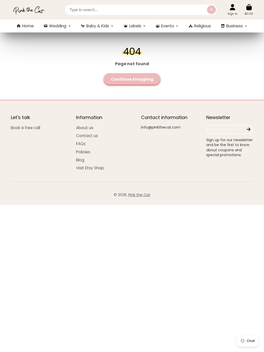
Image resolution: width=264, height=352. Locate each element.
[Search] (211, 9)
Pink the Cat (139, 194)
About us (84, 127)
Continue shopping (132, 79)
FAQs (81, 143)
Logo (29, 10)
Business (234, 26)
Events (167, 26)
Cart (249, 9)
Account (232, 9)
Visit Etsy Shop (90, 168)
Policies (83, 152)
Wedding (57, 26)
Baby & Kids (97, 26)
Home (28, 26)
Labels (135, 26)
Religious (202, 26)
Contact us (87, 135)
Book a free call (25, 127)
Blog (80, 160)
